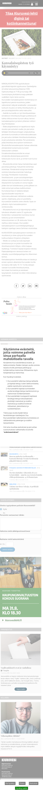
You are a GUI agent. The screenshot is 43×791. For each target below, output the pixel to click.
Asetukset (33, 783)
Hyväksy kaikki (21, 788)
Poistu (22, 783)
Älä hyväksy (10, 783)
